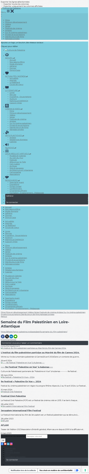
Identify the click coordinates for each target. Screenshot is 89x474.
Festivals (13, 160)
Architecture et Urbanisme (21, 170)
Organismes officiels (18, 191)
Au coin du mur (16, 158)
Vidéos (8, 24)
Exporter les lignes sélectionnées (15, 2)
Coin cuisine (15, 164)
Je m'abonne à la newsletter (13, 436)
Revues (13, 95)
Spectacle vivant (17, 182)
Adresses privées (12, 39)
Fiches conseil (15, 187)
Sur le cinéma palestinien (16, 33)
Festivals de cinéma (13, 28)
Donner (13, 68)
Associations (15, 174)
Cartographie (15, 172)
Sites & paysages (17, 168)
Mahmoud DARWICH (19, 101)
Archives (13, 166)
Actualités (14, 78)
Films (7, 20)
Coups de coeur (16, 85)
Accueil (13, 60)
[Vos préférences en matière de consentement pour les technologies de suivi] (85, 470)
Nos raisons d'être (17, 62)
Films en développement (16, 22)
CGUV (7, 455)
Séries (7, 26)
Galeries (13, 142)
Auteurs (13, 99)
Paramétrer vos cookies (15, 457)
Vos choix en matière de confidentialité (56, 470)
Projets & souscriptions (15, 35)
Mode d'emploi (16, 64)
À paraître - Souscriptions (20, 97)
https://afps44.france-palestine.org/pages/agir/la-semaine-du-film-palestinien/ (34, 332)
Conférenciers (16, 189)
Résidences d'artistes (18, 140)
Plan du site (10, 448)
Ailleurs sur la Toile (18, 162)
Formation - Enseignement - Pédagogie (27, 193)
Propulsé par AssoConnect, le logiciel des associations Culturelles (33, 465)
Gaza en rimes (16, 103)
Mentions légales (12, 452)
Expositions (14, 184)
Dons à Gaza (15, 70)
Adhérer (13, 66)
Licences (9, 450)
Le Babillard (15, 82)
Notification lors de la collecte (23, 470)
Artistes (8, 30)
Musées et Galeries (18, 156)
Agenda (13, 80)
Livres (12, 93)
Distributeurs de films (14, 37)
